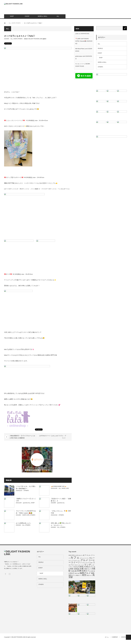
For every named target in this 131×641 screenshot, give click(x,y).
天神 (79, 570)
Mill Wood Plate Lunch (81, 48)
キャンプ (71, 560)
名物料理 (76, 569)
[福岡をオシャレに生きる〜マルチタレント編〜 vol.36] (91, 617)
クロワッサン (76, 560)
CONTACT (124, 637)
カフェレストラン (84, 558)
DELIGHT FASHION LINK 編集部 (37, 39)
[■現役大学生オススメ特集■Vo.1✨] (101, 94)
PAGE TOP (128, 637)
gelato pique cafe (80, 56)
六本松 (81, 567)
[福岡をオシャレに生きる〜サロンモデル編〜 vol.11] (91, 598)
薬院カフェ (72, 575)
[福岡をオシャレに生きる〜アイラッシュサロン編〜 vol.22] (82, 587)
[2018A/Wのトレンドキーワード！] (122, 126)
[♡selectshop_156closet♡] (101, 126)
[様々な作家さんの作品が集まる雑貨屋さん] (111, 126)
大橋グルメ (87, 569)
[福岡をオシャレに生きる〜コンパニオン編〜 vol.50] (111, 105)
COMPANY (115, 637)
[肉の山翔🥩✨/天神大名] (73, 608)
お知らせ (77, 33)
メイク (82, 565)
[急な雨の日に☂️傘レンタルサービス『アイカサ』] (73, 617)
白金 (78, 573)
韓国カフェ (79, 575)
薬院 (92, 573)
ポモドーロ (77, 565)
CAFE (67, 488)
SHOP (12, 16)
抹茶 (92, 571)
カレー (92, 558)
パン (72, 565)
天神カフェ (86, 571)
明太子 (72, 573)
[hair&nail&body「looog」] (91, 608)
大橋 (82, 569)
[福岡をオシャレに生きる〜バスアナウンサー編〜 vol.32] (82, 608)
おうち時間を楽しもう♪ (23, 523)
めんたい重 (81, 555)
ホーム (107, 637)
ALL (58, 16)
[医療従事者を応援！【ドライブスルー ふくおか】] (101, 115)
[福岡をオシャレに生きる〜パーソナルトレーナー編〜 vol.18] (122, 105)
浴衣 (76, 573)
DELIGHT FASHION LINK (18, 637)
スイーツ (75, 562)
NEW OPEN (72, 555)
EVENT (27, 16)
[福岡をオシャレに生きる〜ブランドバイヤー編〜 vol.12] (111, 115)
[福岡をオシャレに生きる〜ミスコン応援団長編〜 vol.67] (82, 598)
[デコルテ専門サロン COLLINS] (73, 598)
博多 (71, 569)
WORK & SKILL (42, 16)
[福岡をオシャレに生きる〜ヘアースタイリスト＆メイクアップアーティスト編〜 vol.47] (122, 115)
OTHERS (19, 39)
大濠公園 (74, 571)
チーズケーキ (83, 562)
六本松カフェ (89, 567)
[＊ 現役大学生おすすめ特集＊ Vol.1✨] (111, 81)
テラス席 (89, 562)
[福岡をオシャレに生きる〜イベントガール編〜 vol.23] (122, 94)
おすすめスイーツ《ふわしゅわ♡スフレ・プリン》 (52, 437)
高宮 (84, 575)
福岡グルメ (85, 573)
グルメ (84, 560)
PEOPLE (100, 48)
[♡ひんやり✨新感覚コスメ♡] (111, 94)
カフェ (75, 557)
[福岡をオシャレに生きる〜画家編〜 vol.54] (82, 617)
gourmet (25, 503)
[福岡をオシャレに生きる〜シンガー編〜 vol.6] (101, 105)
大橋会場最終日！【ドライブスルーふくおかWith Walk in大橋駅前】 (22, 437)
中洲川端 (75, 567)
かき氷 (76, 555)
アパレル (87, 555)
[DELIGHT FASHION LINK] (13, 4)
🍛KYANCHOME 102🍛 (58, 486)
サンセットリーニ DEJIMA (82, 64)
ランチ (87, 564)
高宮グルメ (89, 575)
